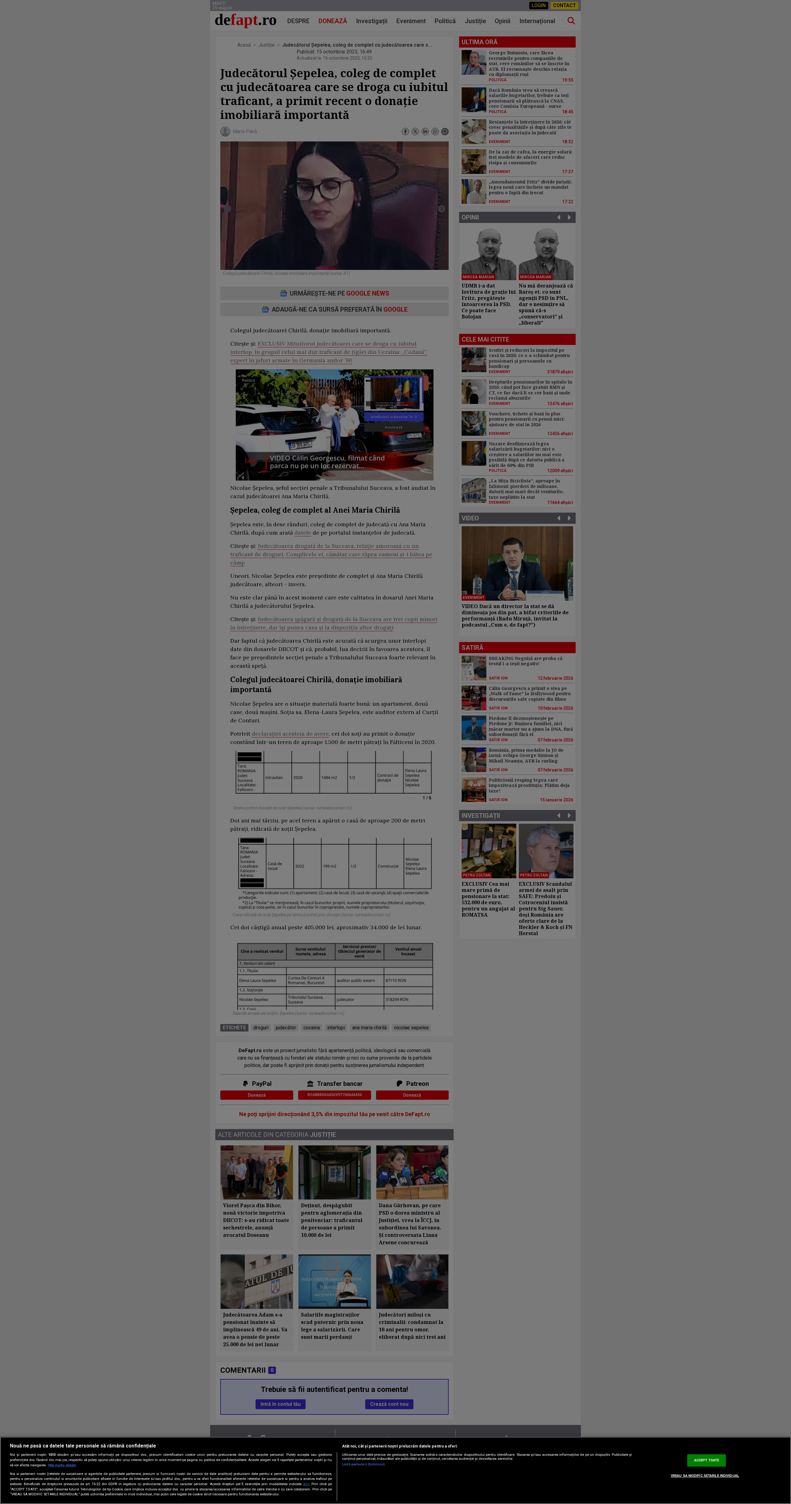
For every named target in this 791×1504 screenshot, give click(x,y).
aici (306, 1484)
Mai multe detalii (62, 1465)
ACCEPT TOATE (706, 1460)
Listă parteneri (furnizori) (363, 1464)
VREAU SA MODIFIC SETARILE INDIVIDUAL (705, 1476)
